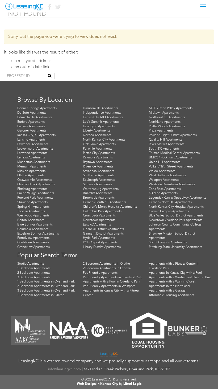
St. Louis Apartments (97, 184)
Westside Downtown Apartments (172, 184)
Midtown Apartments (164, 112)
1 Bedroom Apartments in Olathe (40, 295)
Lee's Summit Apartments (101, 122)
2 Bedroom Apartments (33, 273)
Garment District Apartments (103, 233)
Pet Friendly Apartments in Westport (109, 286)
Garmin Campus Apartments (169, 211)
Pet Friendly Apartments (100, 273)
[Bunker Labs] (187, 331)
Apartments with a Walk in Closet (172, 281)
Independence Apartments (102, 112)
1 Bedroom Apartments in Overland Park (46, 281)
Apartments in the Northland (169, 286)
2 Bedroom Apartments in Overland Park (46, 286)
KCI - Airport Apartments (100, 242)
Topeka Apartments (31, 211)
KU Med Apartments (163, 193)
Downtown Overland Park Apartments (175, 220)
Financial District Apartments (103, 229)
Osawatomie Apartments (34, 180)
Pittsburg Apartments (32, 189)
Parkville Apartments (97, 148)
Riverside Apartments (98, 166)
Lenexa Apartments (31, 157)
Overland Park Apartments (36, 184)
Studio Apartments (30, 263)
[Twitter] (57, 7)
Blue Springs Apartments (35, 224)
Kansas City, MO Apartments (103, 117)
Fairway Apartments (31, 126)
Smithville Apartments (98, 175)
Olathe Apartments (30, 175)
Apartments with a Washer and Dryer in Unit (180, 277)
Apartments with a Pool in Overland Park (111, 281)
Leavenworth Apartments (35, 148)
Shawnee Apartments (32, 202)
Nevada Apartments (97, 135)
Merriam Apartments (32, 166)
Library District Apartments (102, 247)
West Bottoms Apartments (167, 175)
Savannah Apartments (98, 171)
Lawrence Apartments (32, 144)
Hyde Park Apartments (99, 238)
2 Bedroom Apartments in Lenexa (107, 268)
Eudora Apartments (31, 122)
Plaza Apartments (161, 130)
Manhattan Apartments (33, 162)
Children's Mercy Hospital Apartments (110, 206)
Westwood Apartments (33, 215)
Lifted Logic (132, 384)
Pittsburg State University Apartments (175, 247)
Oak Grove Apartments (99, 144)
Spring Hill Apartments (33, 206)
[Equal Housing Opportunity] (148, 330)
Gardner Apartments (31, 130)
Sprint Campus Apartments (168, 242)
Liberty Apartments (96, 130)
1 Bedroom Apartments (33, 268)
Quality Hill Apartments (165, 139)
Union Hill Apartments (164, 162)
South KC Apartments (164, 148)
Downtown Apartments (99, 220)
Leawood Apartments (32, 153)
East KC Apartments (97, 224)
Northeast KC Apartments (167, 117)
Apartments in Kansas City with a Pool (175, 273)
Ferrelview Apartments (33, 238)
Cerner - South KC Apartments (104, 202)
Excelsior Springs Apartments (38, 233)
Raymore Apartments (98, 157)
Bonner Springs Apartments (37, 108)
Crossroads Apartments (99, 215)
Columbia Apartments (32, 229)
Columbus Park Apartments (102, 211)
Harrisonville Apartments (100, 108)
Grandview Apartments (33, 247)
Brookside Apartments (99, 197)
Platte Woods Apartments (167, 126)
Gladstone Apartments (33, 242)
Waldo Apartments (162, 171)
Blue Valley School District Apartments (176, 215)
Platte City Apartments (99, 153)
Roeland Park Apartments (35, 197)
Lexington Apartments (99, 126)
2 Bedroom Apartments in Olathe (106, 263)
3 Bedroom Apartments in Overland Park (46, 290)
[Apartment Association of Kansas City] (30, 330)
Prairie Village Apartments (35, 193)
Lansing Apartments (31, 139)
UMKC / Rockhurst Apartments (170, 157)
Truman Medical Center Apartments (174, 153)
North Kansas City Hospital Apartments (176, 206)
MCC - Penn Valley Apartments (170, 108)
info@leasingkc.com (64, 369)
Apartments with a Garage (167, 290)
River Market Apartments (166, 144)
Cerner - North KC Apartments (170, 202)
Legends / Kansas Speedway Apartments (177, 197)
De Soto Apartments (31, 112)
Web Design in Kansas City (97, 384)
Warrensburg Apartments (101, 189)
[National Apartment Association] (69, 330)
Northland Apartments (165, 122)
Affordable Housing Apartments (171, 295)
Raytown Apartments (97, 162)
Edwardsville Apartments (34, 117)
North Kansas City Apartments (104, 139)
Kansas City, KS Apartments (36, 135)
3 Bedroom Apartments (33, 277)
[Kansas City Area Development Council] (109, 330)
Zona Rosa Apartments (165, 189)
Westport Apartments (164, 180)
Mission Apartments (31, 171)
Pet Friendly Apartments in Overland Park (112, 277)
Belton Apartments (30, 220)
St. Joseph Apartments (99, 180)
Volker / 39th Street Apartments (171, 166)
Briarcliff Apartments (97, 193)
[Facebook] (49, 7)
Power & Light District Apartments (173, 135)
